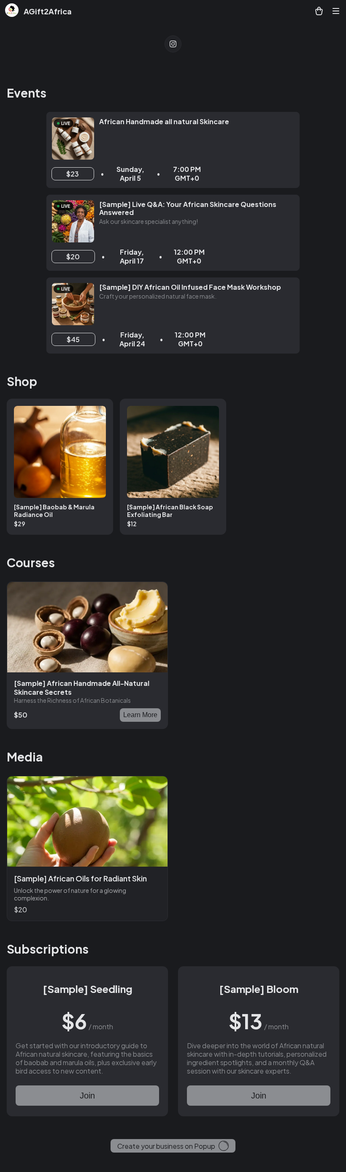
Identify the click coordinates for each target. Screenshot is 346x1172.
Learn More (140, 714)
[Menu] (336, 11)
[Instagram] (173, 43)
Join (87, 1095)
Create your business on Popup (166, 1146)
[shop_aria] (319, 11)
